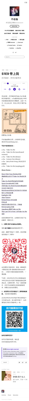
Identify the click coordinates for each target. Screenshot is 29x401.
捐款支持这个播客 (19, 30)
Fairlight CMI (6, 195)
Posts (9, 395)
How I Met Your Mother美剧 (11, 174)
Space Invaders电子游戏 (10, 183)
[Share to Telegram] (25, 362)
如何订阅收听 (7, 33)
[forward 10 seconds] (19, 89)
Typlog (10, 399)
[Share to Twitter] (19, 362)
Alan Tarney (6, 197)
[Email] (13, 52)
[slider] (8, 83)
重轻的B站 (22, 33)
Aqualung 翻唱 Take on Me (11, 209)
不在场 (14, 19)
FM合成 (4, 202)
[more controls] (24, 89)
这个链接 (8, 228)
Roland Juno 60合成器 (9, 200)
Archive (4, 395)
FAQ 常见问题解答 (9, 30)
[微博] (15, 52)
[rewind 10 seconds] (9, 89)
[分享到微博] (22, 362)
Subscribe (14, 26)
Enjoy (5, 362)
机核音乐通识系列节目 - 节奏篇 (12, 204)
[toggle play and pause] (14, 89)
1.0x (5, 89)
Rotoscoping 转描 (8, 207)
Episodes (15, 395)
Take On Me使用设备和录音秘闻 (12, 181)
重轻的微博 (15, 33)
